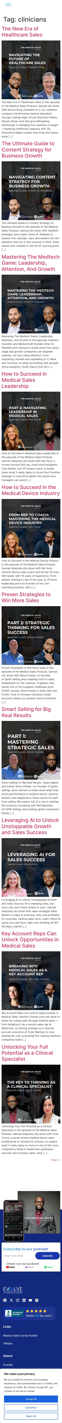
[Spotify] (36, 1300)
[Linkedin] (24, 1300)
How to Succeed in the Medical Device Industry (31, 490)
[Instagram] (17, 1300)
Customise (31, 1407)
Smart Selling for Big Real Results (26, 712)
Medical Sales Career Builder (20, 1335)
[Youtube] (30, 1300)
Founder (8, 1364)
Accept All (31, 1399)
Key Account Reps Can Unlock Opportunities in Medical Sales (30, 939)
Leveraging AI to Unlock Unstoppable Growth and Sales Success (30, 826)
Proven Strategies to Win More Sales (26, 597)
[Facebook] (5, 1300)
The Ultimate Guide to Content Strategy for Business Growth (28, 149)
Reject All (31, 1416)
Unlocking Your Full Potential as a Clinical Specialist (27, 1053)
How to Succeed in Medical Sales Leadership (24, 380)
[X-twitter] (11, 1300)
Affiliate (7, 1343)
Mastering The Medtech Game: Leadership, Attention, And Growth (31, 263)
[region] (31, 1396)
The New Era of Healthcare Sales (22, 32)
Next (56, 1160)
